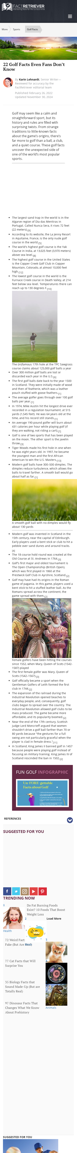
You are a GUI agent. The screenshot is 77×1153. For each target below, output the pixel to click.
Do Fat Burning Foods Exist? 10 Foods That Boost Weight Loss (46, 910)
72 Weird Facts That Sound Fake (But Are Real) (24, 942)
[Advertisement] (44, 190)
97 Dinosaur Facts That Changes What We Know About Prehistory (22, 1007)
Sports (16, 29)
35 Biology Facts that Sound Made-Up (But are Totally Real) (22, 986)
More (5, 29)
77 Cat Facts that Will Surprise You (20, 963)
